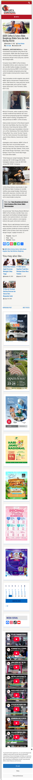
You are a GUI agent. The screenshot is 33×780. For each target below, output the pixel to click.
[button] (32, 749)
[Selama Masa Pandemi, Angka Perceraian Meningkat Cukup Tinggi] (9, 262)
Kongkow (5, 251)
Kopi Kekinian (13, 251)
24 (6, 596)
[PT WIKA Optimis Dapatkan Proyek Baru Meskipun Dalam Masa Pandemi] (23, 262)
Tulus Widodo (21, 43)
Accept (18, 766)
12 (12, 592)
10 (6, 592)
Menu (17, 17)
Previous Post (8, 307)
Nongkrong (20, 251)
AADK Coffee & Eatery (9, 249)
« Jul (7, 606)
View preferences (18, 776)
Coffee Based (22, 249)
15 (21, 592)
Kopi (9, 251)
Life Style (8, 46)
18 (9, 594)
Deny (17, 771)
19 (12, 594)
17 (6, 594)
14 (18, 592)
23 (25, 594)
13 (15, 592)
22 (22, 594)
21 (18, 594)
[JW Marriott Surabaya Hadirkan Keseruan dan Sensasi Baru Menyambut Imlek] (9, 284)
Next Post (26, 307)
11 (9, 592)
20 (15, 594)
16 (24, 592)
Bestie (17, 249)
